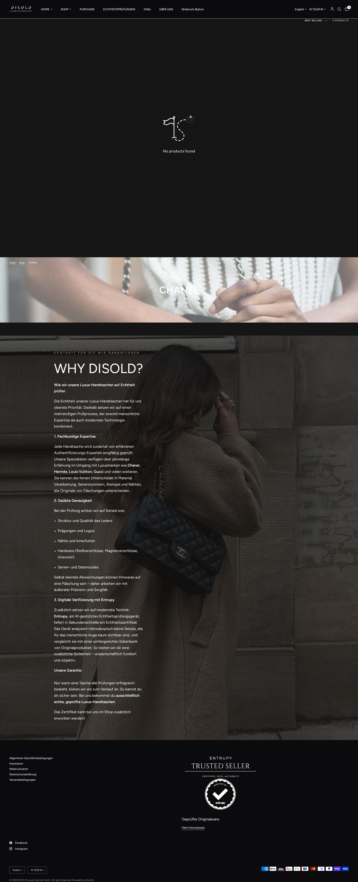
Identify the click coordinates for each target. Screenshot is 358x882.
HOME (45, 9)
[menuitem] (46, 9)
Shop (22, 262)
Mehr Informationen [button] (193, 827)
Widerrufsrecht (18, 769)
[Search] (339, 9)
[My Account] (332, 9)
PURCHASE (87, 9)
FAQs (147, 9)
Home (12, 262)
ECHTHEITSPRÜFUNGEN (119, 9)
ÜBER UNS (166, 9)
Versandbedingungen (22, 779)
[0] (346, 9)
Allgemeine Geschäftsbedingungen (31, 758)
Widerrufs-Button (193, 9)
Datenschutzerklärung (22, 774)
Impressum (16, 763)
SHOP (64, 9)
